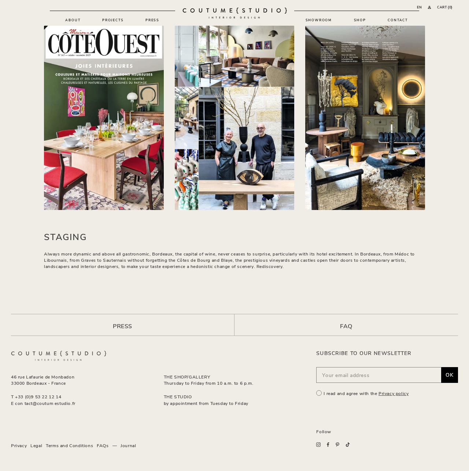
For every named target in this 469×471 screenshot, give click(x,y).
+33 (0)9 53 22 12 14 (38, 396)
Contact (398, 20)
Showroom (319, 20)
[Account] (429, 7)
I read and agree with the (366, 393)
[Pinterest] (337, 445)
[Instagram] (318, 445)
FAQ (346, 326)
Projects (112, 20)
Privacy (19, 445)
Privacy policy (393, 393)
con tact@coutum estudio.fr (45, 403)
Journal (128, 445)
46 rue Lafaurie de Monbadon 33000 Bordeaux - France (42, 380)
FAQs (102, 445)
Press (152, 20)
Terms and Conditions (69, 445)
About (72, 20)
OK (450, 374)
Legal (36, 445)
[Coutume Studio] (234, 13)
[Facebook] (328, 445)
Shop (360, 20)
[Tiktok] (348, 445)
